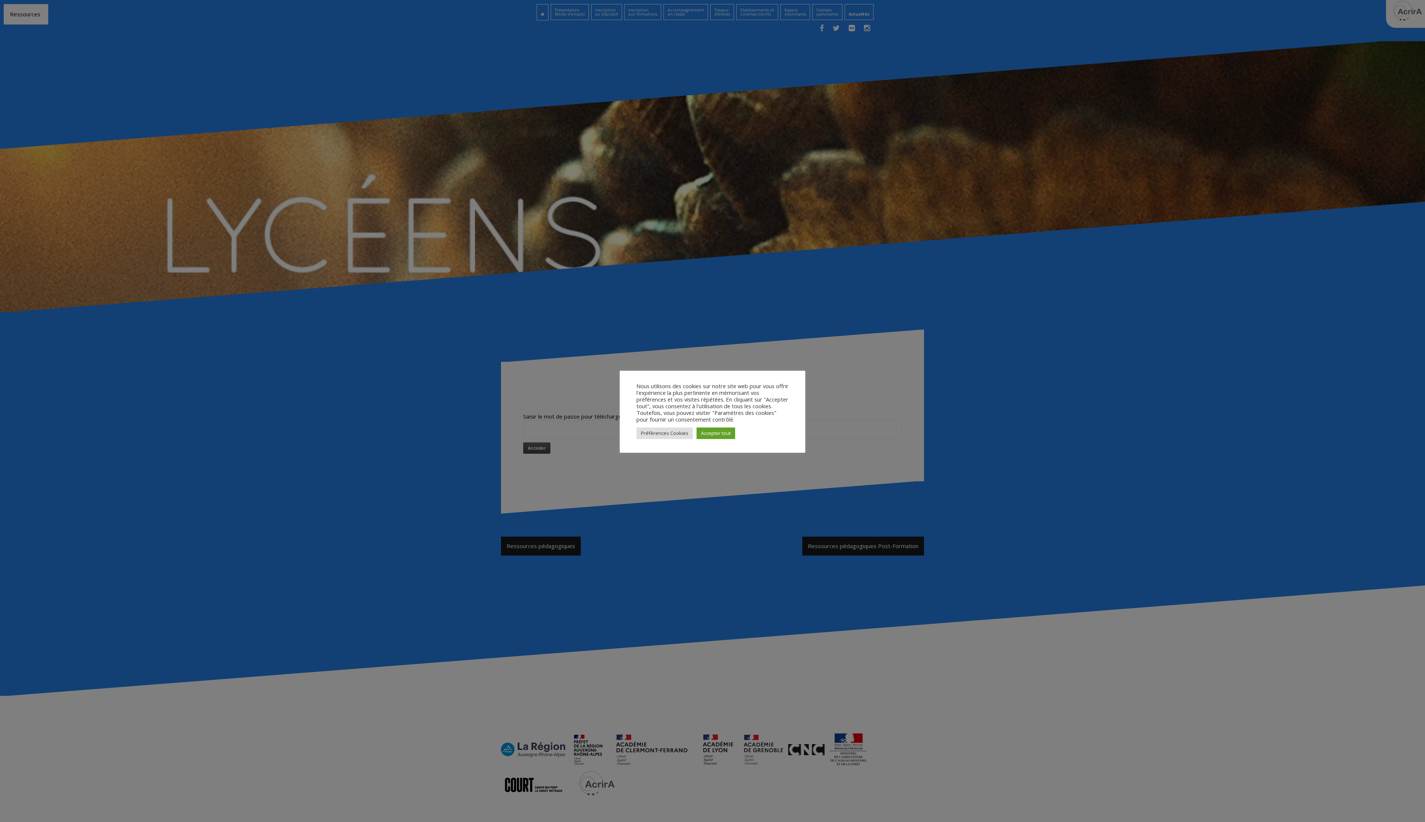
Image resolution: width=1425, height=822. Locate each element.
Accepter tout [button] (716, 433)
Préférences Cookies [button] (664, 433)
